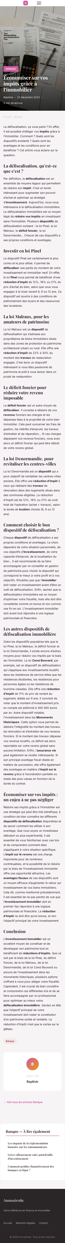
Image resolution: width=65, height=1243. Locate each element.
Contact (43, 1222)
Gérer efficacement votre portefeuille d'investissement (30, 1156)
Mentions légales (25, 1222)
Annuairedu (13, 1200)
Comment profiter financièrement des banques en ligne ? (31, 1168)
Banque (11, 69)
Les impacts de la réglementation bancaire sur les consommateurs (28, 1145)
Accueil (7, 116)
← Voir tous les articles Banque (22, 1102)
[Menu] (39, 3)
